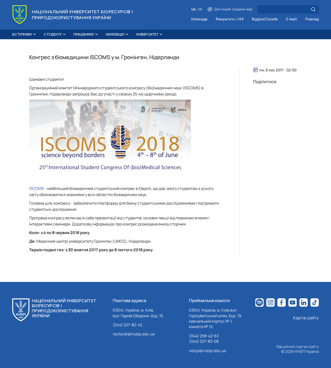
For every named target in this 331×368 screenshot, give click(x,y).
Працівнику (84, 34)
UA (193, 9)
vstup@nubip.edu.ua (207, 350)
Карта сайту (306, 317)
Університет (147, 34)
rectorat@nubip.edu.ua (134, 334)
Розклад (312, 19)
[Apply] (313, 9)
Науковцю (115, 34)
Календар (199, 19)
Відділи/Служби (265, 19)
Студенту (53, 34)
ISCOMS (37, 188)
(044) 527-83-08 (204, 341)
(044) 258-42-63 (204, 336)
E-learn (291, 19)
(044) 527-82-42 (127, 325)
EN (200, 9)
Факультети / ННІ (230, 19)
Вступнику (22, 34)
